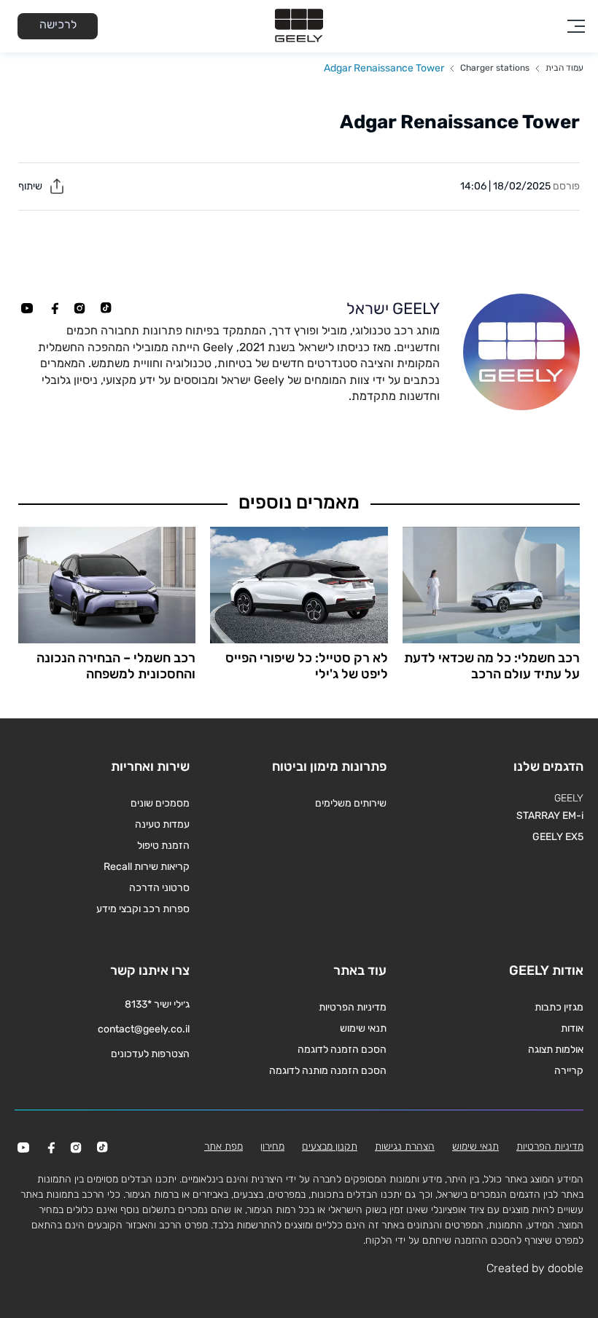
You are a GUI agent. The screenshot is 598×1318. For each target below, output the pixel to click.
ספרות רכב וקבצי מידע (143, 909)
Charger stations (494, 68)
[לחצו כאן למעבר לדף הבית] (299, 26)
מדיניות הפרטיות (353, 1007)
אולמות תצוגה (555, 1049)
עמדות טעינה (162, 824)
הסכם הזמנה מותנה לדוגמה (328, 1070)
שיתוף (31, 186)
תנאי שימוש (363, 1028)
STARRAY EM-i (549, 815)
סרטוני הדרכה (159, 888)
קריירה (568, 1070)
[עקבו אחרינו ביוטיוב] (27, 308)
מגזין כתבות (559, 1007)
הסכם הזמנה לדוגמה (342, 1049)
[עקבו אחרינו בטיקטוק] (105, 308)
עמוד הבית (564, 68)
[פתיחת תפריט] (576, 26)
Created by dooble (534, 1268)
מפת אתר (223, 1146)
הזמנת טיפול (163, 845)
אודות (572, 1028)
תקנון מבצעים (329, 1146)
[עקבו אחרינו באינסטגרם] (79, 308)
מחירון (272, 1146)
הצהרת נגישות (405, 1146)
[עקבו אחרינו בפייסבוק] (53, 308)
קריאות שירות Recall (147, 866)
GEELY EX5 (557, 837)
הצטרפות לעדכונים (150, 1054)
